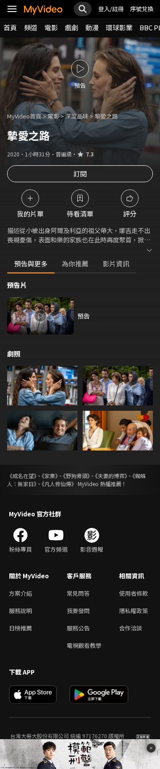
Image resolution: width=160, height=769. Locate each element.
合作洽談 (130, 628)
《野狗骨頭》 (76, 475)
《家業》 (50, 475)
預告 (83, 315)
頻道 (30, 27)
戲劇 (71, 27)
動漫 (92, 27)
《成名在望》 (21, 475)
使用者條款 (133, 593)
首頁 (10, 27)
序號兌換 (141, 8)
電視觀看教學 (84, 645)
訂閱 (80, 173)
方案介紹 (20, 593)
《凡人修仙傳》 (59, 483)
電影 (51, 27)
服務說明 (20, 610)
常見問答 (78, 593)
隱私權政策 (133, 610)
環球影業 (119, 27)
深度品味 (76, 116)
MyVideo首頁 (24, 116)
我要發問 (78, 610)
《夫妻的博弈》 (111, 475)
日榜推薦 (20, 628)
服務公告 (78, 628)
